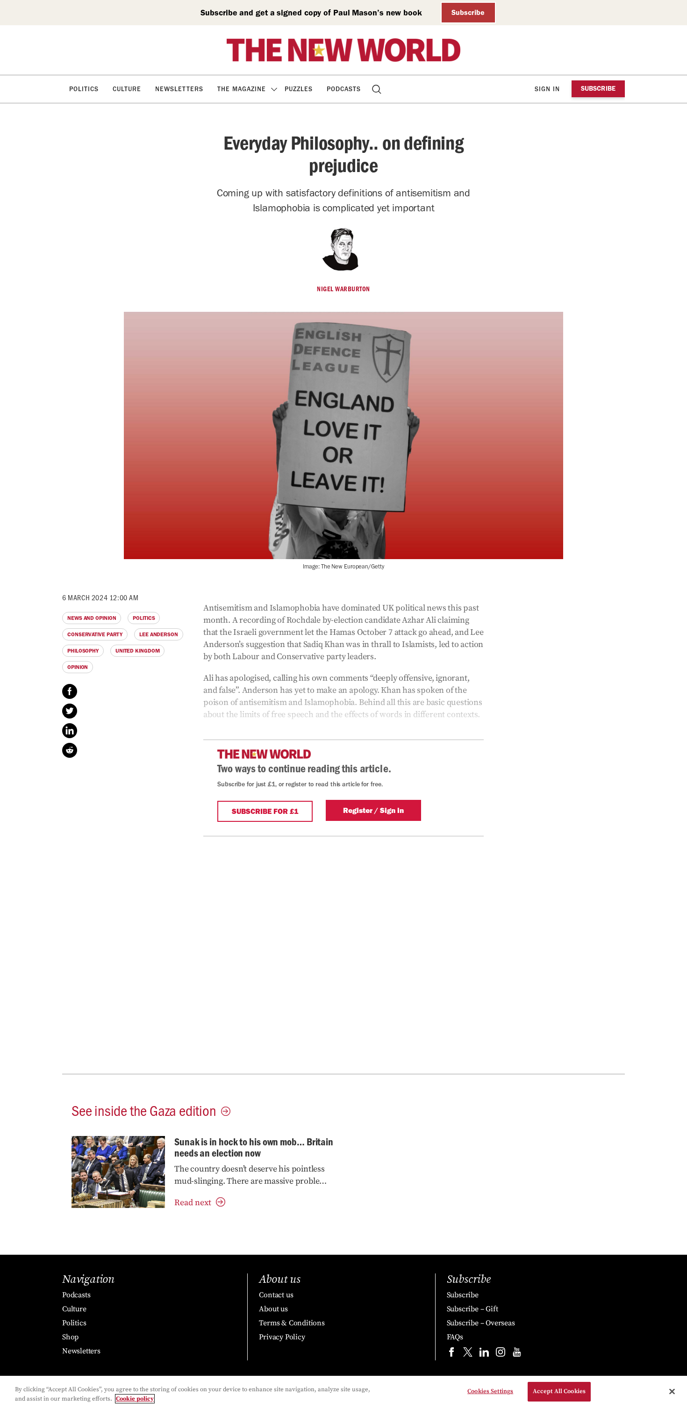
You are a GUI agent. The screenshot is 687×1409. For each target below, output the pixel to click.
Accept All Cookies (559, 1391)
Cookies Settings (490, 1391)
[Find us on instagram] (500, 1354)
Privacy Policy (282, 1337)
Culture (127, 89)
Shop (70, 1337)
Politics (84, 89)
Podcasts (344, 89)
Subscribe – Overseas (481, 1323)
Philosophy (83, 650)
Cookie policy (135, 1398)
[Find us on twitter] (467, 1354)
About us (273, 1309)
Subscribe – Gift (472, 1309)
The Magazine (241, 89)
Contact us (276, 1295)
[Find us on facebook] (451, 1354)
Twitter (69, 711)
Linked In (69, 730)
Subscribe (468, 12)
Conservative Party (94, 634)
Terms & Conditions (291, 1323)
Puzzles (299, 89)
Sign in (547, 89)
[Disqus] (343, 953)
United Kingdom (137, 650)
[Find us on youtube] (517, 1354)
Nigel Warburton (343, 289)
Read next (192, 1202)
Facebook (69, 691)
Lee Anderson (158, 634)
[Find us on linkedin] (484, 1354)
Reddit (69, 750)
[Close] (672, 1391)
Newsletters (179, 89)
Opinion (77, 667)
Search (377, 89)
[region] (343, 1392)
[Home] (343, 50)
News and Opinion (91, 618)
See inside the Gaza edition (144, 1110)
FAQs (455, 1337)
